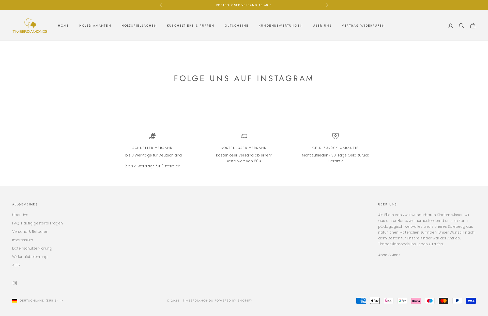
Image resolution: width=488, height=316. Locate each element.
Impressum (22, 239)
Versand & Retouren (30, 231)
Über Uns (20, 214)
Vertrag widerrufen (363, 25)
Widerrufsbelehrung (30, 256)
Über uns (322, 25)
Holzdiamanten (95, 25)
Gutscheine (237, 25)
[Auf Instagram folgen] (14, 283)
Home (63, 25)
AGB (16, 265)
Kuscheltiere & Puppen (190, 25)
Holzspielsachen (139, 25)
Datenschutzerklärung (32, 248)
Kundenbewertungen (281, 25)
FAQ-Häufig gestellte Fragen (37, 223)
